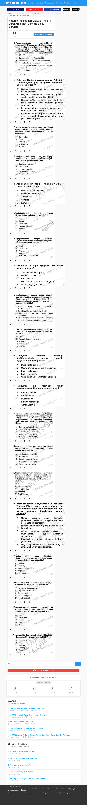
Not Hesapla (33, 7)
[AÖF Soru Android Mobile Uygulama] (76, 9)
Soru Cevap (49, 3)
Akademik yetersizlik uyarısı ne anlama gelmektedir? (27, 779)
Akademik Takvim (70, 3)
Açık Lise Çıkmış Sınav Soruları (33, 793)
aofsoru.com (15, 3)
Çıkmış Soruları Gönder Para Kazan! (21, 722)
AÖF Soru (10, 14)
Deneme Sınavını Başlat (43, 34)
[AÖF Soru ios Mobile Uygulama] (66, 9)
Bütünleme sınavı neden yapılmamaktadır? (23, 758)
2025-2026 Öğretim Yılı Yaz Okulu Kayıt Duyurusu (26, 728)
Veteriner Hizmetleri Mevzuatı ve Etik (36, 14)
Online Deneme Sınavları (57, 14)
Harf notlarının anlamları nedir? (19, 765)
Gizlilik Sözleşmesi (65, 793)
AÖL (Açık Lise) (34, 9)
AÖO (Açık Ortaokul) (53, 9)
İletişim (42, 7)
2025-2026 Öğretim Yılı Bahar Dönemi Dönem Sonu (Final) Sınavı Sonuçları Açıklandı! (39, 735)
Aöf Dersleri (19, 14)
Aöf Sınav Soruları (61, 789)
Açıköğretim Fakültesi (26, 789)
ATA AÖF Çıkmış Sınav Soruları (15, 793)
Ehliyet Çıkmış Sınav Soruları (51, 793)
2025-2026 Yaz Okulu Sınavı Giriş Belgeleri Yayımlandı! (28, 715)
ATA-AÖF (16, 9)
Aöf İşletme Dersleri (13, 790)
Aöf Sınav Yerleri (50, 789)
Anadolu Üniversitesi (13, 789)
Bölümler (40, 3)
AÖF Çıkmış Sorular (72, 789)
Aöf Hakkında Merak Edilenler (18, 747)
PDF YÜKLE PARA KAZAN (43, 670)
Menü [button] (48, 7)
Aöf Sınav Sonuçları (39, 789)
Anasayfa (31, 3)
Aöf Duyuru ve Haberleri (16, 704)
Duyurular (58, 3)
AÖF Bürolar (23, 790)
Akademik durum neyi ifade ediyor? (21, 772)
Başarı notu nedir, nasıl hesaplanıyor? (21, 751)
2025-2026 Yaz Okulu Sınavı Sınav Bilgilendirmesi (26, 708)
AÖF (10, 786)
